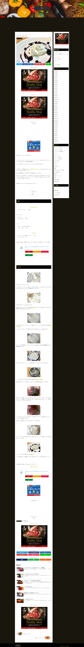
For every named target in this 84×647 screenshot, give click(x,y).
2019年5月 (56, 131)
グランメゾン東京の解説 (58, 151)
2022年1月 (56, 78)
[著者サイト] (22, 560)
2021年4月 (56, 88)
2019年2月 (56, 137)
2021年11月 (56, 80)
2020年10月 (56, 99)
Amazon (37, 251)
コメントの (57, 192)
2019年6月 (56, 129)
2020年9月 (56, 101)
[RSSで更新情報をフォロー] (45, 560)
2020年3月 (56, 112)
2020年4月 (56, 110)
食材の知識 (56, 181)
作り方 (33, 194)
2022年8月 (56, 74)
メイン (55, 164)
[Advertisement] (42, 25)
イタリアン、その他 (58, 149)
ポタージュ (56, 162)
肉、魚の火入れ (57, 172)
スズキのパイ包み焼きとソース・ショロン (61, 55)
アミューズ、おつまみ (58, 147)
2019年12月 (56, 118)
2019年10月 (56, 122)
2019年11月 (56, 120)
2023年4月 (56, 71)
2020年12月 (56, 95)
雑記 (55, 177)
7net (28, 479)
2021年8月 (56, 82)
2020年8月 (56, 103)
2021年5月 (56, 86)
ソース (55, 153)
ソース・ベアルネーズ (58, 59)
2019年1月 (56, 139)
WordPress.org (56, 194)
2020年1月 (56, 116)
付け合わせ (56, 166)
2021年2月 (56, 91)
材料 (32, 193)
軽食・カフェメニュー (58, 175)
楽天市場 (29, 251)
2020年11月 (56, 97)
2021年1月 (56, 93)
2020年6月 (56, 107)
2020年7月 (56, 105)
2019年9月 (56, 124)
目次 (32, 191)
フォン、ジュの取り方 (58, 158)
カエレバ (29, 249)
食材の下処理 (56, 179)
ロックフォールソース (58, 52)
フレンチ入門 (56, 160)
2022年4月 (56, 76)
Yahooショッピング (44, 251)
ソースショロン (56, 57)
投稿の (56, 190)
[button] (68, 65)
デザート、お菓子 (57, 156)
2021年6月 (56, 84)
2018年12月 (56, 141)
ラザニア (55, 61)
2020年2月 (56, 114)
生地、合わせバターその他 (59, 170)
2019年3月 (56, 135)
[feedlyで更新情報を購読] (33, 560)
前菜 (55, 168)
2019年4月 (56, 133)
